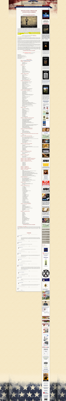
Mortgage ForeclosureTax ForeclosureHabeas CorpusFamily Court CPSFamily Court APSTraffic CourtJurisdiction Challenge (45, 177)
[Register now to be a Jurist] (46, 400)
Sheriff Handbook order (20, 242)
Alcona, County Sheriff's (20, 235)
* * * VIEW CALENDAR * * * (45, 289)
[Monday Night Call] (20, 5)
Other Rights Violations (45, 179)
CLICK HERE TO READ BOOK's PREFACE (27, 60)
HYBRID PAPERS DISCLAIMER (45, 371)
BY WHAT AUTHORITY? (46, 369)
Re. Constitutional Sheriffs (20, 282)
